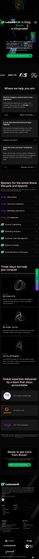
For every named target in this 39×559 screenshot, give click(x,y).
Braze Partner (5, 509)
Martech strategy (6, 531)
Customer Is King (19, 437)
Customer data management (9, 524)
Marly (15, 509)
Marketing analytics (6, 526)
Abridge (15, 507)
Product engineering (7, 529)
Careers (4, 511)
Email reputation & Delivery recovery (10, 528)
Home (3, 507)
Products (15, 505)
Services (4, 520)
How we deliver (5, 512)
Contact (4, 514)
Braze (3, 523)
